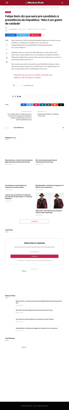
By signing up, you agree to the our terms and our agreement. (35, 260)
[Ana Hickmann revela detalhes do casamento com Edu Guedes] (19, 175)
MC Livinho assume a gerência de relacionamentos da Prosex (46, 161)
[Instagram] (13, 97)
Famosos (8, 12)
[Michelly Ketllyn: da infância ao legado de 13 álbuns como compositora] (50, 175)
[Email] (6, 62)
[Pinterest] (6, 53)
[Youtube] (20, 97)
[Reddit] (6, 57)
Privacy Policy (44, 260)
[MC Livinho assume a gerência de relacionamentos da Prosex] (50, 150)
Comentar (34, 221)
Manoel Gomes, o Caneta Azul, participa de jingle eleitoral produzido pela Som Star (19, 161)
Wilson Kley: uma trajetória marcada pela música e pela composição (49, 211)
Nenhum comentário (33, 29)
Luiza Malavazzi (13, 29)
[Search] (62, 3)
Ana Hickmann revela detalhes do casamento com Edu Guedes (16, 186)
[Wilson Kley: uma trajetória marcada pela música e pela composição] (50, 201)
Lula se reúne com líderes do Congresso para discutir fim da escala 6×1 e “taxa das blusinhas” (18, 196)
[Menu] (7, 3)
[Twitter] (6, 49)
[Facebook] (6, 44)
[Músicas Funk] (34, 2)
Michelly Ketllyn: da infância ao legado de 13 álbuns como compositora (50, 186)
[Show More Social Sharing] (43, 35)
